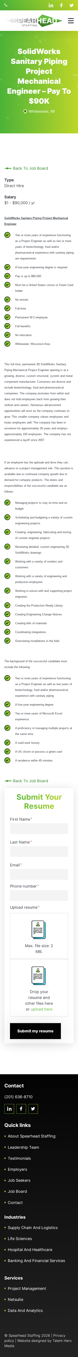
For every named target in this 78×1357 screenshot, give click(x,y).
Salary (10, 197)
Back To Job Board (30, 168)
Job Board (17, 1191)
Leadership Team (23, 1147)
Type (9, 180)
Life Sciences (20, 1238)
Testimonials (19, 1158)
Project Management (27, 1288)
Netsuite (15, 1299)
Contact (15, 1202)
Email (16, 865)
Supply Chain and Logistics (33, 1227)
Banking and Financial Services (36, 1260)
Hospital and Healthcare (30, 1249)
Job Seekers (19, 1180)
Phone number (24, 886)
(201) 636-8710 (6, 5)
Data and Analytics (25, 1310)
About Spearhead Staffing (31, 1136)
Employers (17, 1169)
